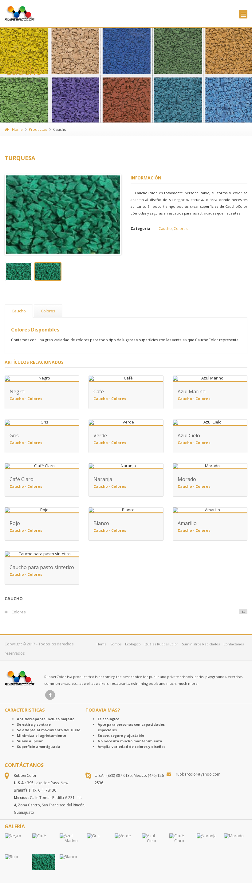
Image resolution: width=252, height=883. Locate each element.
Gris (14, 435)
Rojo (15, 523)
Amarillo (187, 523)
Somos (115, 644)
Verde (100, 435)
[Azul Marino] (71, 842)
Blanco (101, 523)
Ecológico (133, 644)
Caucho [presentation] (19, 311)
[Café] (44, 842)
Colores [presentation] (48, 311)
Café (98, 391)
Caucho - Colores (26, 398)
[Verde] (126, 842)
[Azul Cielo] (153, 842)
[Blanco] (71, 863)
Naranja (102, 479)
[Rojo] (16, 863)
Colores (180, 228)
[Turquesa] (44, 862)
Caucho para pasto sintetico (42, 567)
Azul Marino (192, 391)
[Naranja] (208, 842)
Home (17, 129)
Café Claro (21, 479)
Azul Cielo (189, 435)
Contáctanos (233, 644)
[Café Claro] (181, 842)
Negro (17, 391)
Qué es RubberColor (161, 644)
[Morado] (235, 842)
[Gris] (98, 842)
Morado (187, 479)
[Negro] (16, 842)
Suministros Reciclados (201, 644)
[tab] (19, 311)
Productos (38, 129)
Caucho (165, 228)
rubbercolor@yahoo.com (198, 774)
